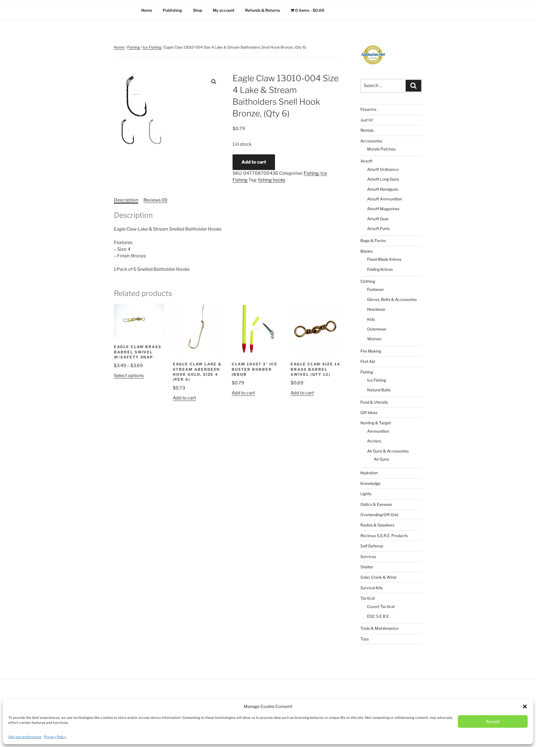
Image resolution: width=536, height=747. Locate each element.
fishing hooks (271, 180)
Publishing (172, 10)
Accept (493, 721)
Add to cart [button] (184, 398)
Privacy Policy (55, 737)
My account (223, 10)
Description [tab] (126, 200)
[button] (525, 706)
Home (146, 10)
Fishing (133, 47)
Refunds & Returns (262, 10)
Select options (129, 375)
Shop (197, 10)
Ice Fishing (152, 47)
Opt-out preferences (24, 737)
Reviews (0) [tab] (155, 200)
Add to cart (253, 162)
